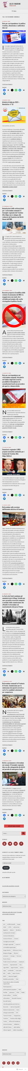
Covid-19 (17, 944)
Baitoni (12, 930)
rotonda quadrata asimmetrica (11, 1004)
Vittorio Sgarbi (7, 1030)
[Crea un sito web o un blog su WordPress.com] (2, 1067)
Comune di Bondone (8, 935)
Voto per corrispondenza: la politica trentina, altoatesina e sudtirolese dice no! (13, 25)
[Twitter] (8, 1063)
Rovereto (5, 1007)
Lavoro (21, 967)
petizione (11, 992)
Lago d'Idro (6, 967)
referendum (6, 998)
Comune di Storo (7, 938)
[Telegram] (10, 844)
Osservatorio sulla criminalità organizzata (11, 982)
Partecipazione (7, 986)
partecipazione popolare (9, 989)
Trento (5, 1021)
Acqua (18, 924)
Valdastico (16, 1024)
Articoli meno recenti (14, 826)
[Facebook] (21, 844)
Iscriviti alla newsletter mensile (10, 886)
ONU (17, 979)
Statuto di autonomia (8, 1009)
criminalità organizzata (9, 947)
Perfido (5, 992)
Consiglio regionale (8, 944)
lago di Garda (14, 967)
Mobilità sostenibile (8, 979)
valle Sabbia (17, 1027)
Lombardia (11, 970)
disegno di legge (7, 953)
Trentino (5, 1018)
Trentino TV (21, 152)
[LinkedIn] (16, 844)
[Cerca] (23, 833)
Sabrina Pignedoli (15, 1007)
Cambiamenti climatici (9, 933)
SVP (17, 1012)
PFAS (17, 992)
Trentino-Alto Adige (15, 1018)
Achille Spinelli (11, 924)
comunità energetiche (17, 563)
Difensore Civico (17, 950)
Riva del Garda (7, 1001)
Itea (20, 964)
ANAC (4, 927)
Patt (20, 989)
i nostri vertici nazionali (14, 162)
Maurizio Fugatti (12, 976)
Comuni (16, 938)
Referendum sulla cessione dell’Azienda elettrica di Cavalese (13, 508)
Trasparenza (17, 1015)
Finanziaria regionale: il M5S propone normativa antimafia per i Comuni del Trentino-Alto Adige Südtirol (13, 452)
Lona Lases (18, 970)
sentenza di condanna (19, 633)
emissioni (5, 956)
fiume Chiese (6, 959)
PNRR (22, 992)
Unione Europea (7, 1024)
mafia (8, 973)
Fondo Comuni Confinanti (10, 961)
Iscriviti (6, 867)
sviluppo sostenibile (8, 1012)
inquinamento (13, 964)
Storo (17, 1009)
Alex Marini (15, 3)
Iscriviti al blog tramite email (12, 852)
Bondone (18, 930)
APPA (9, 927)
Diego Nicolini (7, 950)
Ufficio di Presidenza (14, 1021)
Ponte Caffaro (7, 995)
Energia (12, 956)
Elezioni (16, 953)
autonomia (16, 927)
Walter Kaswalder (17, 1030)
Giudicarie (21, 961)
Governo (5, 964)
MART (4, 976)
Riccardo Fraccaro (16, 998)
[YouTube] (4, 844)
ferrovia (19, 956)
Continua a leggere (7, 84)
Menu (14, 11)
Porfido (15, 995)
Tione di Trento (7, 1015)
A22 (4, 924)
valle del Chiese (7, 1027)
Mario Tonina (16, 973)
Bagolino (5, 930)
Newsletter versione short (10, 186)
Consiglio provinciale (8, 941)
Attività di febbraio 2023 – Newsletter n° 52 (11, 103)
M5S (4, 973)
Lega (4, 970)
